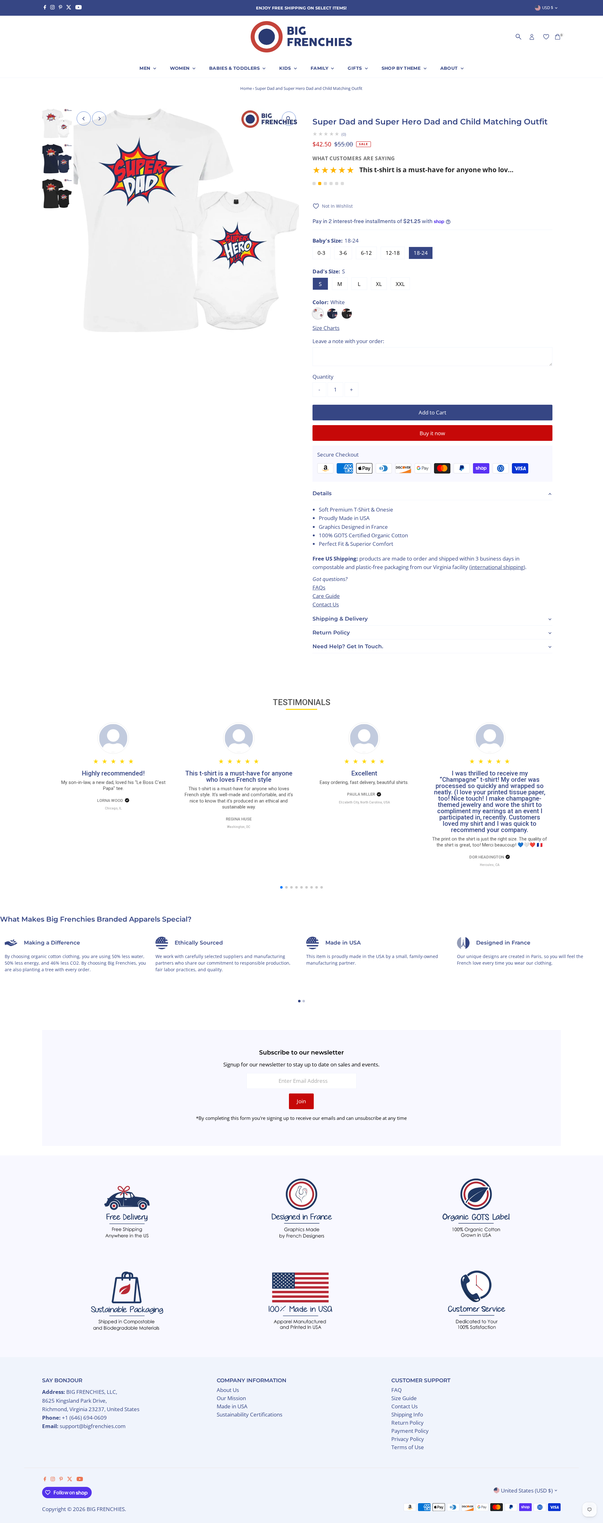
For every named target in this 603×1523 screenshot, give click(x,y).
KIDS (285, 68)
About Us (228, 1390)
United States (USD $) (527, 1490)
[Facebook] (45, 7)
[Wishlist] (546, 36)
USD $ (547, 7)
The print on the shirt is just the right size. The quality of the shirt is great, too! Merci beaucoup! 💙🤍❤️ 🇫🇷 (489, 842)
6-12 (366, 252)
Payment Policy (410, 1430)
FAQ (396, 1390)
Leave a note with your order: (348, 341)
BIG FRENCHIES (106, 1509)
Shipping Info (407, 1414)
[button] (412, 172)
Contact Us (404, 1406)
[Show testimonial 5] (336, 183)
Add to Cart (432, 412)
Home (246, 88)
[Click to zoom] (289, 119)
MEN (145, 68)
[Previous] (84, 119)
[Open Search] (518, 37)
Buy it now (432, 433)
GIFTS (355, 68)
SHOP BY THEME (402, 68)
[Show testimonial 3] (325, 183)
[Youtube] (78, 7)
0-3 (321, 252)
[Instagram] (52, 7)
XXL (400, 284)
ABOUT (449, 68)
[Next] (99, 119)
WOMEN (180, 68)
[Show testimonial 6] (342, 183)
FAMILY (320, 68)
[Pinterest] (60, 7)
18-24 (421, 252)
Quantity (323, 376)
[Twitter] (69, 7)
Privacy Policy (407, 1439)
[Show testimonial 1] (314, 183)
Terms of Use (407, 1447)
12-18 (393, 252)
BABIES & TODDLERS (235, 68)
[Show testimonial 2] (319, 183)
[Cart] (557, 37)
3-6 (343, 252)
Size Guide (404, 1398)
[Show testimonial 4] (331, 183)
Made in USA (232, 1406)
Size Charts (326, 328)
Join (301, 1101)
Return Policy (407, 1422)
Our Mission (231, 1398)
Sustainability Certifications (249, 1414)
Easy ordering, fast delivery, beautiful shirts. (364, 782)
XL (379, 284)
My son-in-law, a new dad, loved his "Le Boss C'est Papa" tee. (113, 786)
